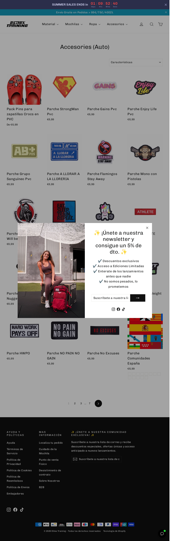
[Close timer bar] (166, 5)
